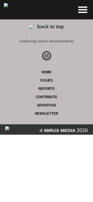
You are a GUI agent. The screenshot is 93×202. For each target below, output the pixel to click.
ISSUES (46, 80)
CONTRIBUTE (46, 97)
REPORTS (46, 89)
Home (47, 72)
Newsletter (46, 114)
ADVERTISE (46, 105)
